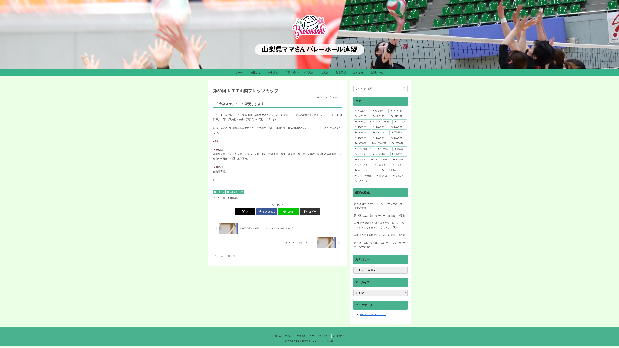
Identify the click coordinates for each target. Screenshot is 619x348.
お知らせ (220, 192)
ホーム (278, 335)
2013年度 (220, 198)
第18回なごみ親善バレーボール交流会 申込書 (379, 215)
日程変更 (234, 198)
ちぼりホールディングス (373, 314)
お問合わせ (338, 335)
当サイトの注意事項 (320, 335)
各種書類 (301, 335)
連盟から (289, 335)
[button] (310, 211)
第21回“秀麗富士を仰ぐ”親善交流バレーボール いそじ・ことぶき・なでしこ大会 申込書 (379, 225)
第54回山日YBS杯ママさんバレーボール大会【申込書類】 (378, 205)
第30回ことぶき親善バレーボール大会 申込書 (379, 235)
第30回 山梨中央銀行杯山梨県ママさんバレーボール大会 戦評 (379, 244)
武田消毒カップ (236, 192)
